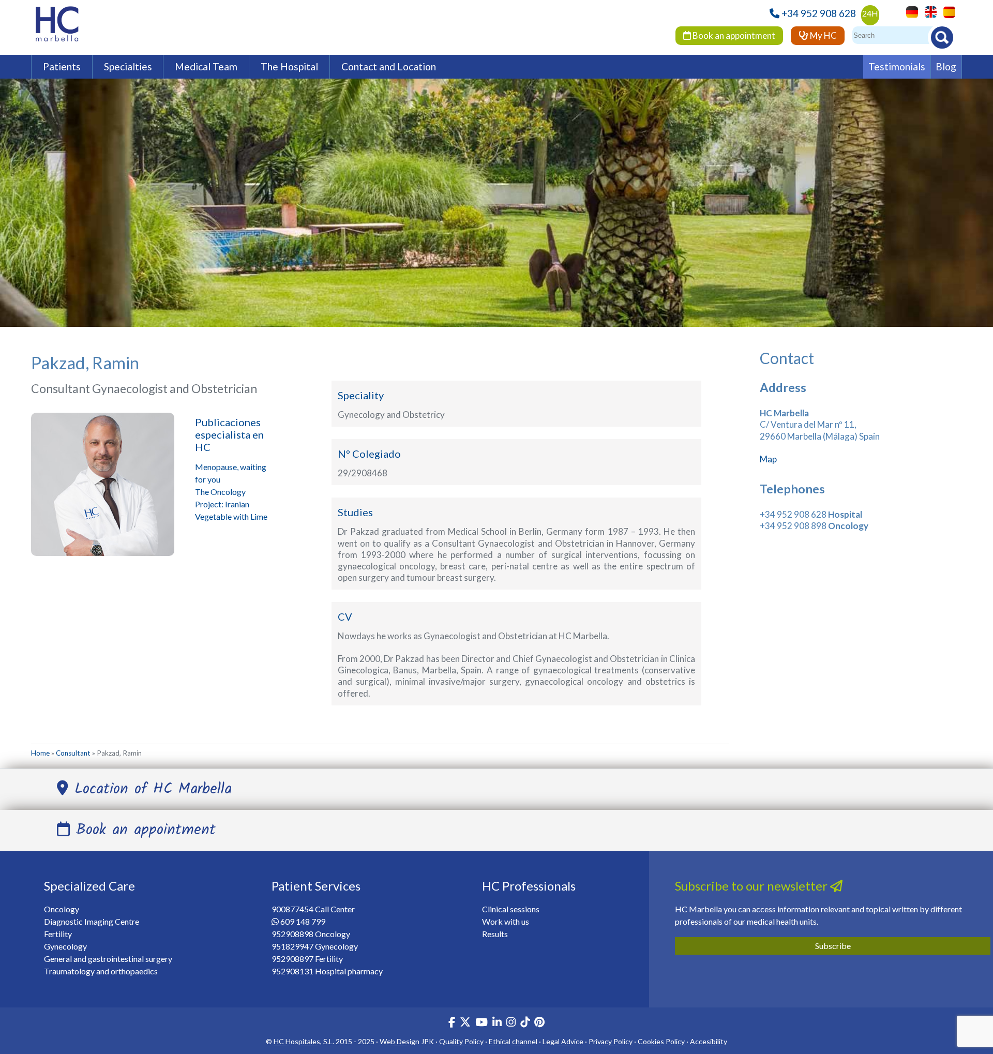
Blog (946, 66)
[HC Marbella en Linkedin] (497, 1023)
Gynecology (65, 946)
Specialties (128, 66)
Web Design (399, 1041)
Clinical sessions (510, 909)
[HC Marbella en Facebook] (452, 1023)
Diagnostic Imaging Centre (91, 921)
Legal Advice (563, 1041)
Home (40, 753)
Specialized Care (89, 885)
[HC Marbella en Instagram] (511, 1023)
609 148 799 (302, 921)
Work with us (505, 921)
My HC (822, 35)
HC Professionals (529, 885)
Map (768, 459)
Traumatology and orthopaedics (101, 971)
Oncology (61, 909)
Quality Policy (461, 1041)
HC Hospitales (297, 1041)
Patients (62, 66)
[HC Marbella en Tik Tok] (525, 1023)
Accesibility (708, 1041)
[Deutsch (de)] (909, 11)
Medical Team (206, 66)
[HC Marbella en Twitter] (466, 1023)
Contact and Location (388, 66)
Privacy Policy (611, 1041)
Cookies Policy (661, 1041)
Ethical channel (513, 1041)
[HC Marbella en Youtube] (481, 1023)
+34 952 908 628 (818, 13)
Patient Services (316, 885)
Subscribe (833, 946)
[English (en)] (928, 11)
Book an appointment (733, 35)
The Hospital (289, 66)
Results (495, 934)
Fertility (58, 934)
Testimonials (896, 66)
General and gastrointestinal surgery (108, 958)
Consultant (73, 753)
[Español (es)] (946, 11)
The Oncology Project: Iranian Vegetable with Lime (231, 504)
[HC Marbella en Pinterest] (539, 1023)
